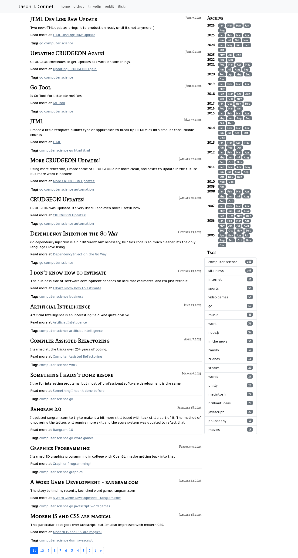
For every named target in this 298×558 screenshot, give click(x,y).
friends (229, 359)
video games (229, 297)
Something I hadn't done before (71, 374)
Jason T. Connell (37, 6)
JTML (36, 121)
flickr (122, 6)
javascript (82, 506)
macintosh (229, 394)
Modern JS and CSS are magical (70, 516)
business (76, 296)
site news (229, 271)
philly (229, 385)
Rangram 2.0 (45, 409)
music (229, 315)
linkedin (94, 6)
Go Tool (40, 87)
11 (34, 550)
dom (72, 540)
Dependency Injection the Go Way (74, 233)
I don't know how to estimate (68, 272)
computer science (58, 43)
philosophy (229, 421)
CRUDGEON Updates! (57, 199)
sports (229, 288)
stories (229, 368)
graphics (76, 472)
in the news (229, 341)
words (229, 377)
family (229, 350)
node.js (229, 332)
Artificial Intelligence (60, 306)
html (78, 150)
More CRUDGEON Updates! (65, 160)
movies (229, 430)
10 (42, 550)
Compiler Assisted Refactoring (69, 340)
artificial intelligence (86, 331)
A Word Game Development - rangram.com (84, 482)
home (65, 6)
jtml (86, 150)
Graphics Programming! (60, 448)
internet (229, 279)
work (73, 365)
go (41, 43)
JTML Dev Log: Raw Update (63, 19)
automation (84, 189)
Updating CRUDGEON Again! (67, 53)
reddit (109, 6)
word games (84, 438)
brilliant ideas (229, 403)
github (79, 6)
